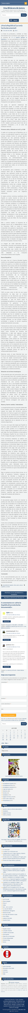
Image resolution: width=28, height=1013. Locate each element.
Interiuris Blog (6, 940)
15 (6, 736)
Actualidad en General (8, 787)
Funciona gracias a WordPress (10, 1009)
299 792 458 (6, 899)
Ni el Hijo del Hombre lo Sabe (10, 914)
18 (17, 736)
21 (3, 737)
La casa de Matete (7, 909)
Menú (15, 20)
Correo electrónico (6, 703)
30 (10, 739)
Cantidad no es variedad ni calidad (16, 877)
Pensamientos (6, 800)
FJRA (8, 613)
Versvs (4, 942)
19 (21, 736)
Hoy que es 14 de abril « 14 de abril (14, 625)
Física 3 (5, 903)
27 (25, 737)
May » (6, 743)
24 (13, 737)
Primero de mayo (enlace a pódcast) (12, 860)
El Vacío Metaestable (8, 938)
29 (6, 739)
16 (10, 736)
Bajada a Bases (7, 929)
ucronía (8, 586)
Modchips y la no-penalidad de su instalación (14, 593)
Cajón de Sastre (7, 789)
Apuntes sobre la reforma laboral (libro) (12, 809)
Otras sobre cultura (18, 585)
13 (25, 734)
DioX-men (5, 972)
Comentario (4, 682)
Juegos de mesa (7, 813)
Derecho (5, 791)
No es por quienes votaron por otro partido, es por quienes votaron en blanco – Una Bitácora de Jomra (15, 875)
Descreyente (6, 934)
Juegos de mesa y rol (8, 796)
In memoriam (6, 849)
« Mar (2, 743)
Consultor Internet (7, 930)
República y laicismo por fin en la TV (14, 598)
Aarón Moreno (6, 869)
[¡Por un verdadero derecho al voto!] (7, 957)
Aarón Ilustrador (7, 966)
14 (3, 736)
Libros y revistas (7, 814)
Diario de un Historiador (9, 936)
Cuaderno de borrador (8, 932)
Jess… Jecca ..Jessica (8, 907)
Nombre (3, 698)
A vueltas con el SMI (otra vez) (10, 851)
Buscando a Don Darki (8, 968)
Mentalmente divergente (9, 910)
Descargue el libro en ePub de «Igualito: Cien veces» (13, 839)
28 (3, 739)
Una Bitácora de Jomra (14, 8)
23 (10, 737)
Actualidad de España (8, 585)
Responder (7, 621)
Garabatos (5, 795)
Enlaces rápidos (6, 3)
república (3, 586)
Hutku (4, 905)
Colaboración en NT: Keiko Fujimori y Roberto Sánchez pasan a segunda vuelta (14, 870)
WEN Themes (15, 1011)
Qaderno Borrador (7, 918)
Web (2, 709)
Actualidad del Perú (7, 785)
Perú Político (6, 916)
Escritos (5, 793)
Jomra (15, 30)
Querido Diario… (7, 920)
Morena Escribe (7, 912)
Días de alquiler (6, 901)
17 (13, 736)
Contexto (5, 970)
